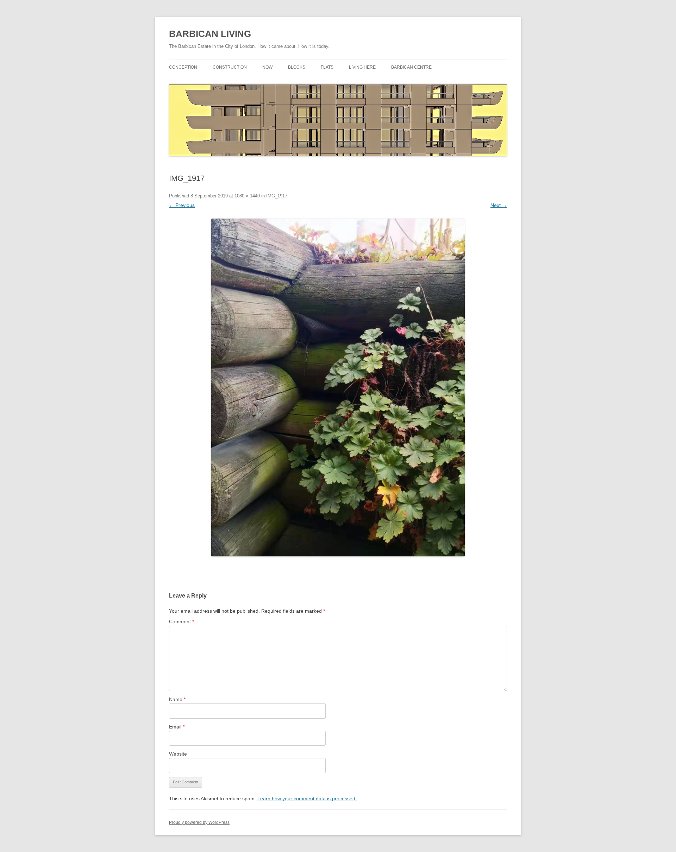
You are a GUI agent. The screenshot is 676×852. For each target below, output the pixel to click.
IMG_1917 (276, 195)
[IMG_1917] (338, 387)
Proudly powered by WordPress (199, 822)
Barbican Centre (411, 67)
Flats (327, 67)
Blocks (296, 67)
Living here (362, 67)
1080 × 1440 (247, 195)
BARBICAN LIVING (210, 34)
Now (267, 67)
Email (176, 727)
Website (178, 754)
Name (177, 699)
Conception (183, 67)
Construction (230, 67)
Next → (498, 205)
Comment (181, 621)
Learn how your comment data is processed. (307, 798)
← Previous (182, 205)
